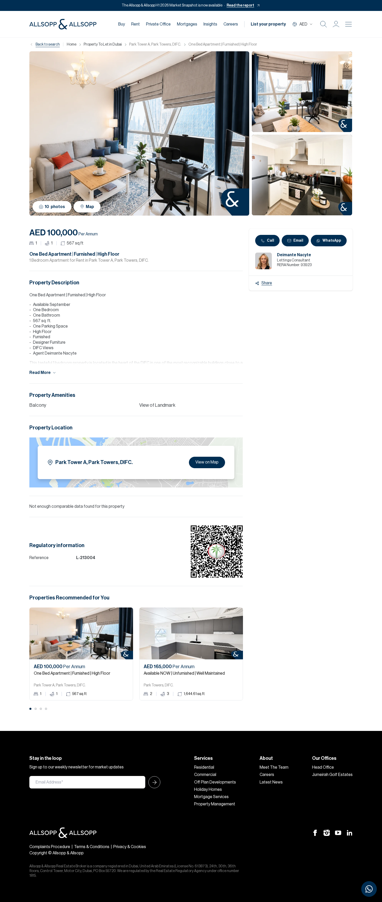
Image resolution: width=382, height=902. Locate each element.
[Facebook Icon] (315, 832)
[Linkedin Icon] (349, 832)
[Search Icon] (323, 24)
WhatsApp (331, 240)
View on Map (207, 462)
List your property (268, 24)
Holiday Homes (208, 789)
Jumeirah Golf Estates (332, 775)
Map (90, 207)
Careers (230, 24)
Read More (40, 373)
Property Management (214, 804)
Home (71, 44)
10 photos (55, 207)
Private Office (158, 24)
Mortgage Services (211, 797)
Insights (210, 24)
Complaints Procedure (49, 847)
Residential (204, 767)
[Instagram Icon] (327, 832)
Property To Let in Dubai (103, 44)
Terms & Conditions (91, 847)
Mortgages (187, 24)
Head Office (323, 767)
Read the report (240, 5)
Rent (135, 24)
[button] (336, 24)
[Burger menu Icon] (348, 24)
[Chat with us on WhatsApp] (369, 889)
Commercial (205, 775)
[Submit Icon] (152, 782)
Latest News (271, 782)
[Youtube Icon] (338, 832)
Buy (121, 24)
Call (270, 240)
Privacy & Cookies (129, 847)
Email (298, 240)
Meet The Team (274, 767)
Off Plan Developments (215, 782)
